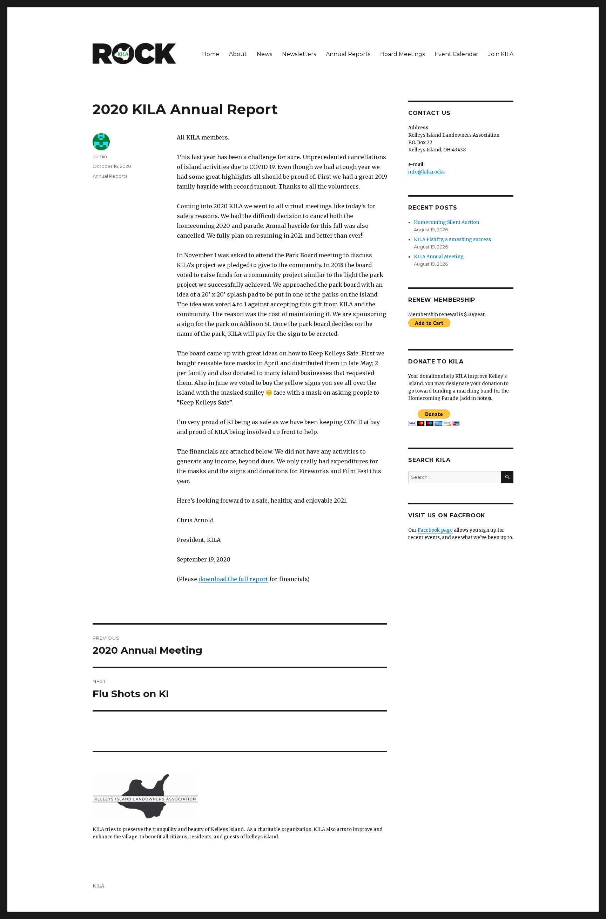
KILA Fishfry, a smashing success (452, 240)
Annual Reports (348, 54)
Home (210, 54)
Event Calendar (456, 54)
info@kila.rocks (426, 172)
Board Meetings (402, 54)
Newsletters (299, 54)
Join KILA (500, 54)
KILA (98, 886)
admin (100, 156)
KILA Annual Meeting (439, 257)
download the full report (233, 579)
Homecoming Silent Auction (446, 222)
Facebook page (435, 530)
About (238, 54)
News (264, 54)
